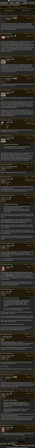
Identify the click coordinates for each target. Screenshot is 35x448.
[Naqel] (3, 340)
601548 (32, 289)
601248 (32, 15)
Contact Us (16, 445)
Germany (32, 123)
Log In (32, 2)
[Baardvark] (3, 63)
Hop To (7, 438)
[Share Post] (29, 33)
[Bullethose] (3, 22)
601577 (32, 425)
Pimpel (17, 195)
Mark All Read (11, 443)
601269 (32, 135)
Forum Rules (4, 443)
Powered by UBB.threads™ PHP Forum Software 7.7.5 (17, 447)
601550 (32, 353)
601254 (32, 76)
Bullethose (17, 33)
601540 (32, 243)
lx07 (18, 243)
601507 (32, 176)
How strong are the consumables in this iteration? (15, 16)
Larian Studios (4, 2)
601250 (32, 33)
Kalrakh (17, 135)
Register (26, 2)
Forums (12, 2)
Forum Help (23, 445)
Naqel (18, 374)
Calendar (16, 7)
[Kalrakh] (3, 126)
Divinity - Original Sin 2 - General (18, 3)
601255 (32, 89)
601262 (32, 120)
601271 (32, 164)
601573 (32, 391)
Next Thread (25, 10)
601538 (32, 195)
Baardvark (17, 76)
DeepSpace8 (31, 180)
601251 (32, 57)
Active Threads (23, 7)
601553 (32, 374)
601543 (32, 264)
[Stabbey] (3, 270)
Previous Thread (9, 10)
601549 (32, 334)
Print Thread (3, 13)
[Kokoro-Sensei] (3, 38)
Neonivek (17, 289)
